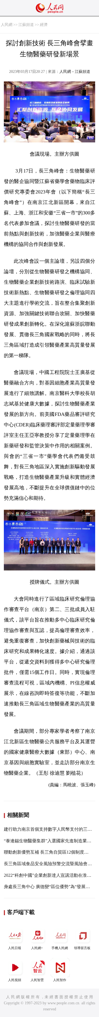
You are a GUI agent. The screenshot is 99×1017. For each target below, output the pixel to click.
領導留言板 (82, 948)
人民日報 (14, 948)
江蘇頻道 (26, 25)
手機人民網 (59, 948)
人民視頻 (14, 980)
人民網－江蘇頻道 (74, 72)
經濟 (44, 25)
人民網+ (37, 948)
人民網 (6, 25)
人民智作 (59, 980)
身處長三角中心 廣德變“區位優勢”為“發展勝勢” (50, 886)
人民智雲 (37, 980)
